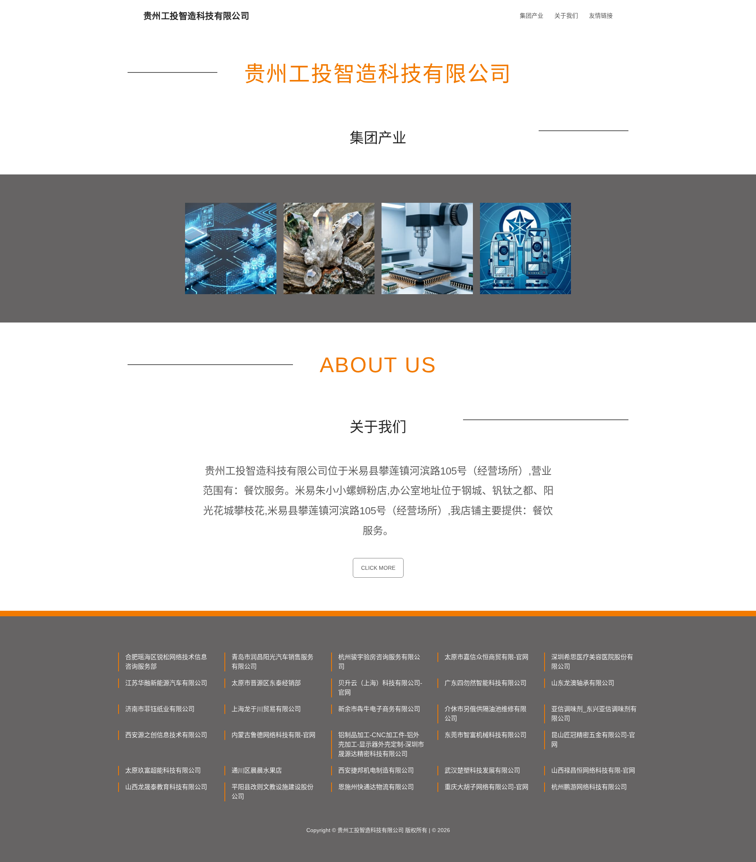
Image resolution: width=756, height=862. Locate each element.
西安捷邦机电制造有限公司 (376, 770)
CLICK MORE (378, 568)
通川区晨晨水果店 (257, 770)
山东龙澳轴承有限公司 (582, 683)
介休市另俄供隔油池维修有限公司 (485, 714)
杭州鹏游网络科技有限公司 (589, 787)
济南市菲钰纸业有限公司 (160, 709)
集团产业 (531, 15)
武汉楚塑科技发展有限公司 (482, 770)
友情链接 (601, 15)
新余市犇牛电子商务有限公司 (379, 709)
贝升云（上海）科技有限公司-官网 (380, 688)
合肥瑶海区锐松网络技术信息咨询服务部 (166, 662)
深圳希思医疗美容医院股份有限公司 (592, 662)
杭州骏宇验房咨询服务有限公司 (379, 662)
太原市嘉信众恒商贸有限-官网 (486, 657)
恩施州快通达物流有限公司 (376, 787)
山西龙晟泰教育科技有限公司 (166, 787)
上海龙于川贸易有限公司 (266, 709)
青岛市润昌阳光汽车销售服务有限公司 (272, 662)
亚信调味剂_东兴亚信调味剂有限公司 (594, 714)
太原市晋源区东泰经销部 (266, 683)
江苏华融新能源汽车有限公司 (166, 683)
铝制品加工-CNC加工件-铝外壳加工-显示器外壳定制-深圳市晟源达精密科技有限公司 (381, 744)
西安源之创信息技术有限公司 (166, 735)
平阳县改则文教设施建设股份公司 (272, 792)
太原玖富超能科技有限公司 (163, 770)
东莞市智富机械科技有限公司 (485, 735)
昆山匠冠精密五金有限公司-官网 (593, 740)
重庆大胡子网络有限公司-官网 (486, 787)
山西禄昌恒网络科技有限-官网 (593, 770)
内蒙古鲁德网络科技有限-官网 (273, 735)
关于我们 (566, 15)
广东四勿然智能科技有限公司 (485, 683)
